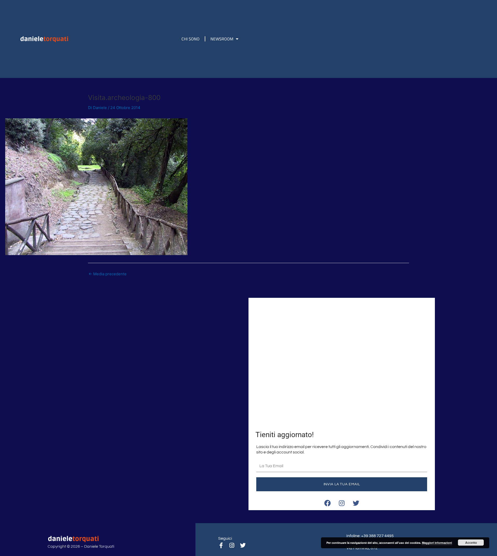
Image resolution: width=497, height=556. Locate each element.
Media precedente (108, 274)
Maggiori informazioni (437, 543)
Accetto (471, 542)
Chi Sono (190, 39)
